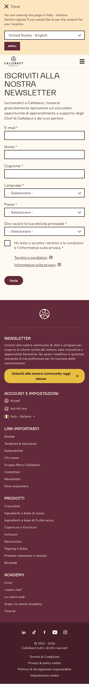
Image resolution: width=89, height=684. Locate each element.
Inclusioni (11, 534)
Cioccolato (12, 506)
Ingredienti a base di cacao (24, 513)
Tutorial (10, 611)
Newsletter (12, 479)
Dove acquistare (16, 486)
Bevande (10, 563)
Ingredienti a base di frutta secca (29, 520)
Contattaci (12, 472)
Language (14, 185)
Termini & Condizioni (45, 657)
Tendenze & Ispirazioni (20, 444)
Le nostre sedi (14, 597)
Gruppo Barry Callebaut (22, 465)
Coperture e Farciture (20, 527)
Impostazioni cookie (44, 675)
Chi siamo (11, 458)
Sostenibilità (13, 451)
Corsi (8, 583)
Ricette (9, 436)
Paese (10, 204)
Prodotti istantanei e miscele (25, 556)
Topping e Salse (15, 549)
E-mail (11, 128)
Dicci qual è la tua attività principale (35, 223)
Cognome (13, 166)
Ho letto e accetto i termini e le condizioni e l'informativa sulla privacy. (48, 245)
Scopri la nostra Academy (23, 604)
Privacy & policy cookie (44, 663)
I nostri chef (13, 590)
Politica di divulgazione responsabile (44, 669)
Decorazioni (13, 541)
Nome (10, 147)
